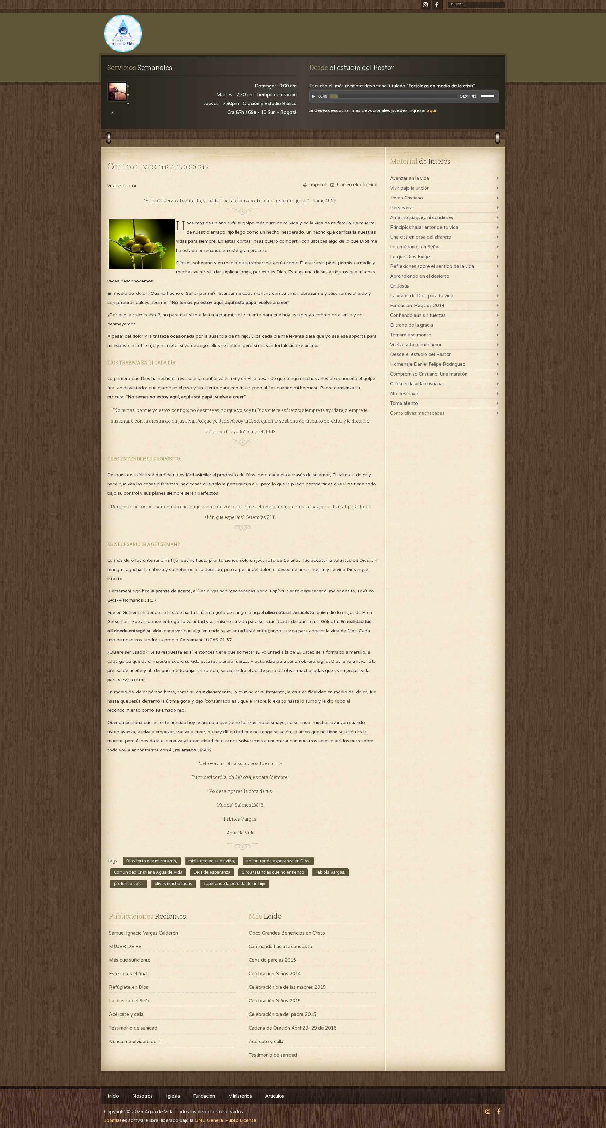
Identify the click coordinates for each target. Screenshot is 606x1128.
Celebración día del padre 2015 (282, 1014)
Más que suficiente (130, 960)
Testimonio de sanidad (133, 1028)
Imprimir (317, 184)
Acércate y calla (126, 1014)
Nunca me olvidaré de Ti (135, 1041)
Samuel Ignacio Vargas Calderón (143, 933)
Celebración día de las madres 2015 (287, 987)
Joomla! (112, 1120)
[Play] (313, 96)
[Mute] (473, 96)
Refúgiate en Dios (128, 987)
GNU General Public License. (226, 1120)
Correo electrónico (356, 184)
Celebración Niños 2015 (275, 1001)
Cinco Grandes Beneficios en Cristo (287, 933)
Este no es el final (128, 974)
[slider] (490, 95)
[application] (404, 98)
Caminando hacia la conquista (280, 946)
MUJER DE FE (125, 946)
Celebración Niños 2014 (275, 974)
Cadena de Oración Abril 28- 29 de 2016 (292, 1028)
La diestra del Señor (130, 1001)
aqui (431, 110)
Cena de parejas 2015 (272, 960)
